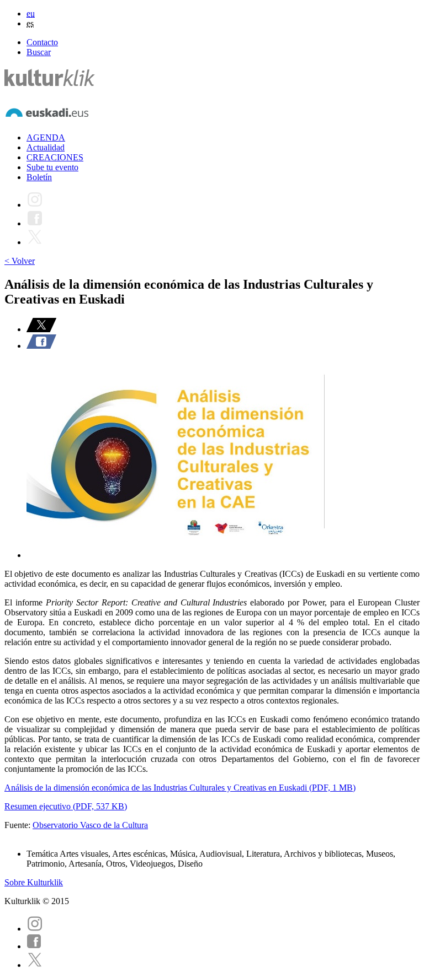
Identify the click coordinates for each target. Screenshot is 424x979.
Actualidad (45, 147)
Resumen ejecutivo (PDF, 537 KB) (65, 806)
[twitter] (34, 965)
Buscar (38, 52)
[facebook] (34, 946)
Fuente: (18, 825)
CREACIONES (54, 157)
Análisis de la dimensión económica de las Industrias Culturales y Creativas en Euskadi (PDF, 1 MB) (180, 787)
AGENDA (45, 137)
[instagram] (34, 928)
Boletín (39, 177)
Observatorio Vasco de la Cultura (90, 825)
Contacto (42, 42)
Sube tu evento (52, 167)
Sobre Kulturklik (33, 882)
